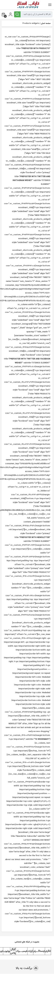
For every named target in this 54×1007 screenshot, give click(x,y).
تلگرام (48, 951)
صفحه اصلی (46, 23)
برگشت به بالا (24, 968)
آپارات (30, 951)
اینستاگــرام (39, 951)
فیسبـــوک (21, 951)
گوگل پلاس (13, 951)
